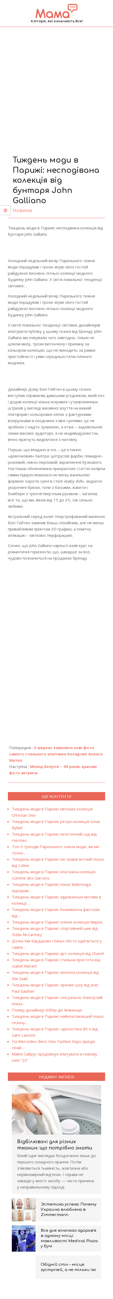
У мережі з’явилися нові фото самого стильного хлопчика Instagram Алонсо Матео (56, 754)
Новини (22, 210)
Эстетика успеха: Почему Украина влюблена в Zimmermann (68, 1209)
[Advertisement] (56, 86)
